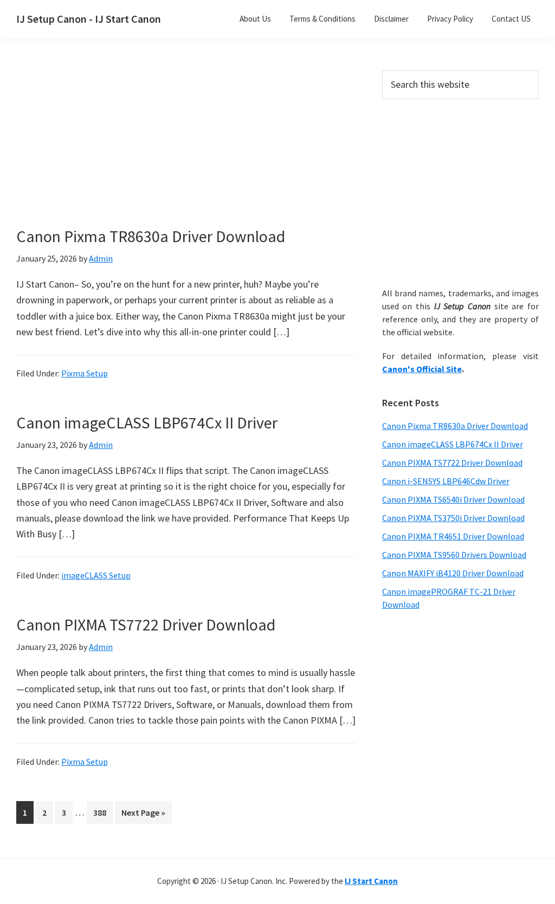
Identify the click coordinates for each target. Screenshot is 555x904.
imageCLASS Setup (96, 575)
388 (102, 812)
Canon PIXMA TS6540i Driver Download (453, 499)
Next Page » (143, 815)
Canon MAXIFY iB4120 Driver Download (453, 573)
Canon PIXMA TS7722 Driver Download (145, 624)
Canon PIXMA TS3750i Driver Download (453, 517)
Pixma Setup (84, 373)
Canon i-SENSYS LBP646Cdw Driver (445, 481)
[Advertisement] (206, 150)
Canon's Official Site (422, 368)
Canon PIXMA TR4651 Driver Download (453, 536)
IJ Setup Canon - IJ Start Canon (88, 18)
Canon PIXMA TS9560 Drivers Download (454, 554)
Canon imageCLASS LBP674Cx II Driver (147, 422)
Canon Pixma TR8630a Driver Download (150, 236)
